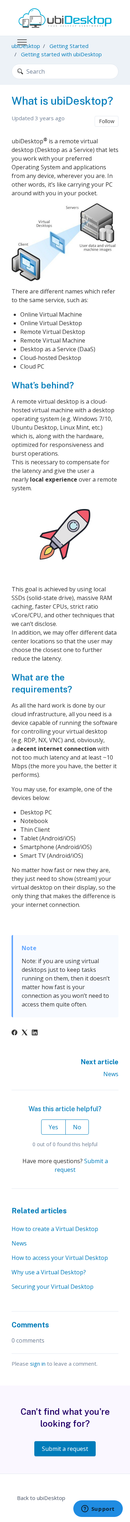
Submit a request (65, 1449)
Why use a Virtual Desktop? (49, 1272)
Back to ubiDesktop (41, 1497)
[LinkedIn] (35, 1033)
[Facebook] (14, 1033)
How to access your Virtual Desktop (60, 1258)
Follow (106, 121)
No (77, 1127)
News (110, 1074)
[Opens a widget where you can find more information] (98, 1509)
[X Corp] (24, 1033)
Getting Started (68, 45)
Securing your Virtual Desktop (53, 1287)
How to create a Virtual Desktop (55, 1229)
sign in (38, 1363)
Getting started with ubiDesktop (61, 54)
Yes (53, 1127)
